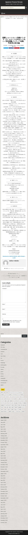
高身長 (23, 411)
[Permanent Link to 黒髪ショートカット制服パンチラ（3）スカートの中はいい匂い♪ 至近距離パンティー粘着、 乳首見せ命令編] (14, 26)
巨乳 (16, 405)
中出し (20, 403)
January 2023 (4, 516)
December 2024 (4, 464)
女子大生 (8, 405)
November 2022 (4, 520)
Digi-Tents (3, 356)
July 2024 (3, 476)
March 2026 (3, 431)
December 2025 (4, 438)
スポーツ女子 (3, 398)
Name (3, 304)
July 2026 (3, 422)
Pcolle (14, 46)
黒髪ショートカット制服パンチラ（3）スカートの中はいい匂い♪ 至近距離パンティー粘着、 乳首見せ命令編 (14, 40)
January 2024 (4, 489)
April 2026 (3, 429)
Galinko (6, 45)
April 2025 (3, 456)
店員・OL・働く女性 (22, 405)
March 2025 (3, 458)
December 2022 (4, 518)
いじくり (15, 392)
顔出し (13, 411)
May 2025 (3, 453)
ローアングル (3, 403)
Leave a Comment (21, 45)
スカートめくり (11, 268)
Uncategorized (4, 380)
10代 (2, 392)
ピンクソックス (21, 268)
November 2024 (4, 467)
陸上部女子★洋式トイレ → (14, 273)
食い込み (18, 411)
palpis (2, 369)
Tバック (10, 392)
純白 (5, 409)
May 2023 (3, 507)
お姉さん (3, 394)
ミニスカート (22, 401)
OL (7, 392)
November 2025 (4, 440)
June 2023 (3, 504)
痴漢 (16, 407)
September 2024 (4, 471)
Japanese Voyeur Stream (13, 2)
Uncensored (3, 382)
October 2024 (4, 469)
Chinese (2, 351)
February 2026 (4, 433)
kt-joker (2, 367)
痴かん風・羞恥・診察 (9, 407)
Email (3, 309)
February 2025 (4, 460)
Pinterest (17, 48)
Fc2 (1, 358)
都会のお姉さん (4, 411)
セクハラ (10, 398)
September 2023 (4, 498)
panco (2, 371)
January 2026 (4, 436)
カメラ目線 (20, 394)
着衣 (2, 409)
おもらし (21, 392)
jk (4, 392)
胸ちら (16, 409)
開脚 (10, 411)
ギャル (2, 396)
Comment (4, 288)
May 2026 (3, 427)
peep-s (2, 376)
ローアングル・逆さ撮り (13, 403)
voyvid (2, 385)
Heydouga (3, 362)
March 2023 (3, 511)
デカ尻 (14, 398)
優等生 (25, 403)
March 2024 (3, 484)
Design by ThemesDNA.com (14, 533)
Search (2, 333)
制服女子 (3, 405)
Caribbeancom (4, 349)
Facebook (11, 48)
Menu (4, 13)
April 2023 (3, 509)
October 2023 (4, 496)
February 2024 (4, 487)
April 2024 (3, 482)
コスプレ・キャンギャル (10, 396)
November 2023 (4, 493)
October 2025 (4, 442)
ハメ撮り (19, 398)
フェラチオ (15, 401)
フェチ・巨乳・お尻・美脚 (6, 401)
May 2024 (3, 480)
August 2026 (3, 420)
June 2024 (3, 478)
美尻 (9, 409)
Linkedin (22, 48)
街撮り (20, 409)
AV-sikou (3, 347)
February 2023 (4, 513)
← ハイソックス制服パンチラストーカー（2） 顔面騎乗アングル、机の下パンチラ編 (14, 276)
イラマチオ (14, 394)
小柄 (12, 405)
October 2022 (4, 522)
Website (4, 314)
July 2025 (3, 449)
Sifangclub (3, 378)
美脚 (12, 409)
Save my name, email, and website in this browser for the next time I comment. (12, 321)
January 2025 (4, 462)
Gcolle (2, 360)
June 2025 (3, 451)
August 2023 (3, 500)
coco (2, 354)
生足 (2, 407)
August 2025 (3, 447)
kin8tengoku (3, 365)
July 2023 (3, 502)
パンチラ (16, 268)
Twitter (6, 48)
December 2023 (4, 491)
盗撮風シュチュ (21, 407)
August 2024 (3, 473)
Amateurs (3, 345)
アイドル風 (8, 394)
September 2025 (4, 444)
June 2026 (3, 424)
